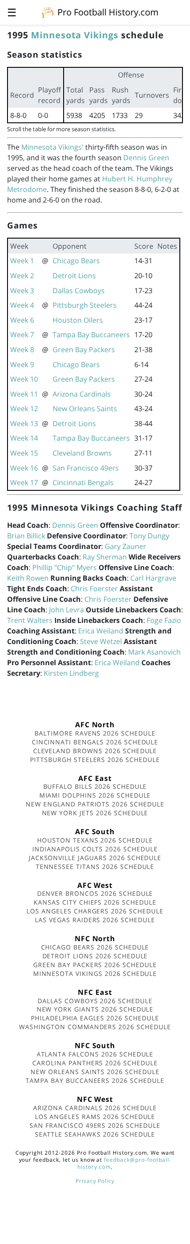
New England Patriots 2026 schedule (95, 804)
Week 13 (24, 423)
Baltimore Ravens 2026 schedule (95, 733)
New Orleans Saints (85, 408)
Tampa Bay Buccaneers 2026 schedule (95, 1080)
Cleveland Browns (82, 453)
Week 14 (24, 438)
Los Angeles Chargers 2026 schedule (95, 911)
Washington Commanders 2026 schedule (95, 1027)
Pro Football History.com (108, 12)
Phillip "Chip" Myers (64, 567)
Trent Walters (30, 620)
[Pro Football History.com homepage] (47, 12)
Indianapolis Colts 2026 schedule (95, 849)
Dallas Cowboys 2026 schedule (95, 1001)
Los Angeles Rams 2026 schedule (95, 1116)
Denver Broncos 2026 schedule (95, 893)
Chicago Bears (76, 260)
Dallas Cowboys (79, 290)
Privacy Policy (95, 1181)
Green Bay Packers (84, 349)
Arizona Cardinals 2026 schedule (95, 1108)
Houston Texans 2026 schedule (95, 840)
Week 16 (24, 468)
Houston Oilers (78, 320)
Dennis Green (146, 157)
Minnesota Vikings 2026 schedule (95, 973)
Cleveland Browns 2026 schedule (95, 751)
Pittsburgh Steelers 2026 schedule (95, 759)
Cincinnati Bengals (83, 482)
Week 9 (22, 364)
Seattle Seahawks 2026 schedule (95, 1134)
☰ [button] (12, 12)
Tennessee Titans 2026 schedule (95, 866)
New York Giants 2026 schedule (95, 1009)
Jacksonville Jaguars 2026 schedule (95, 858)
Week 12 (24, 408)
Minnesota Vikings (74, 35)
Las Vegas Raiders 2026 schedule (95, 920)
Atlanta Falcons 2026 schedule (95, 1054)
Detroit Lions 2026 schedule (95, 956)
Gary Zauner (125, 546)
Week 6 (22, 320)
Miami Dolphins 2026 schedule (95, 795)
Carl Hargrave (153, 578)
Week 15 (24, 453)
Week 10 (24, 379)
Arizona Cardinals (82, 394)
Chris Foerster (94, 588)
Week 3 (22, 290)
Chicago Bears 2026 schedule (95, 947)
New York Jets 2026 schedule (95, 813)
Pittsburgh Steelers (85, 305)
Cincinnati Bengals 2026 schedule (95, 742)
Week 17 (24, 482)
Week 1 (22, 260)
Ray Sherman (105, 557)
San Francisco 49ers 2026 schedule (95, 1125)
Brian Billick (26, 536)
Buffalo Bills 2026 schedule (95, 786)
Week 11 (24, 394)
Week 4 (22, 305)
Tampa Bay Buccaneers (91, 334)
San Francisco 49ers (86, 468)
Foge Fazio (164, 620)
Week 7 (22, 334)
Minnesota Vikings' (52, 147)
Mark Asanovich (154, 652)
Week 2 (22, 275)
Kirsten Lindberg (71, 673)
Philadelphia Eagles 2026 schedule (95, 1018)
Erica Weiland (100, 631)
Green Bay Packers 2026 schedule (95, 965)
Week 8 (22, 349)
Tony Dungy (149, 536)
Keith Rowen (28, 578)
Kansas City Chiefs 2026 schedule (95, 902)
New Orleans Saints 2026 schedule (95, 1071)
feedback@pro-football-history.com (124, 1163)
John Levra (66, 610)
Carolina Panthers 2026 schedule (95, 1063)
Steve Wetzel (101, 641)
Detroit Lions (74, 275)
